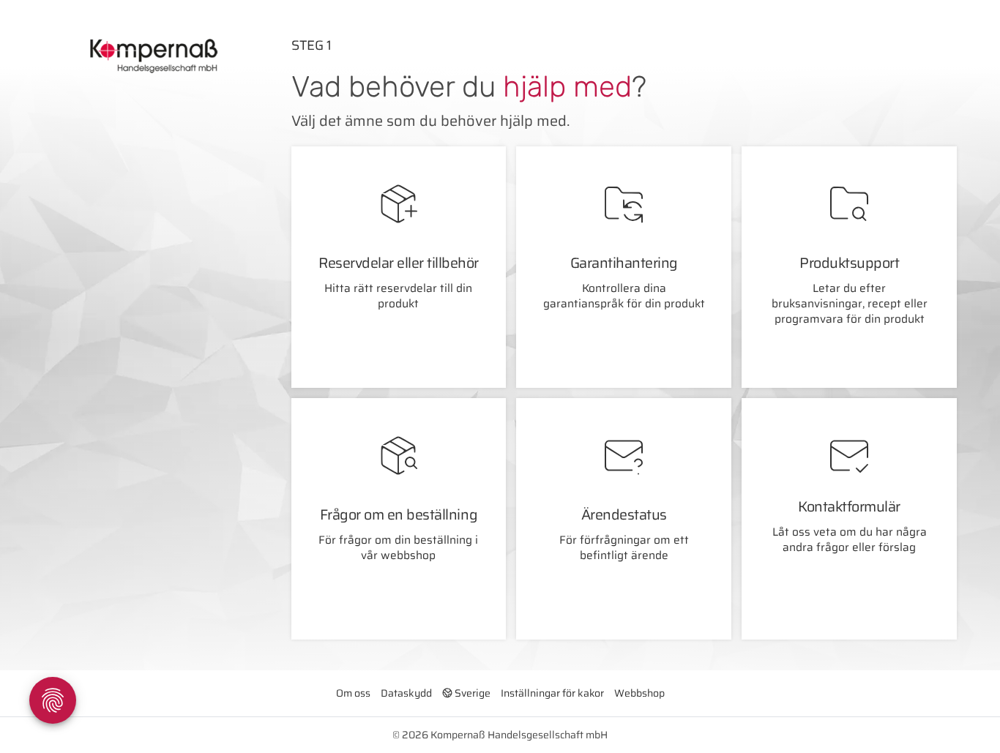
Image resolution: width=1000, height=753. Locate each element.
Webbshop (639, 693)
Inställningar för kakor (552, 693)
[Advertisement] (139, 330)
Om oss (353, 693)
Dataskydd (406, 693)
